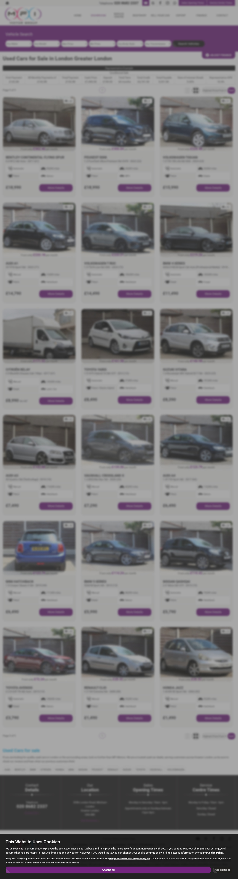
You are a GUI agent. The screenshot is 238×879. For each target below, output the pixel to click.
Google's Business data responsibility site (129, 858)
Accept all (108, 870)
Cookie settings (222, 870)
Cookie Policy (215, 852)
